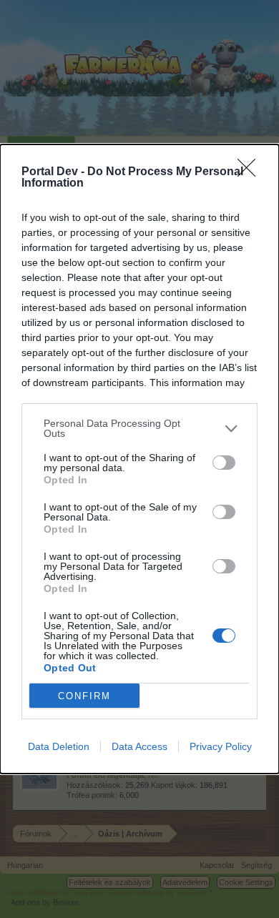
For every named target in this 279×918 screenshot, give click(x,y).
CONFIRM (84, 696)
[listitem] (139, 428)
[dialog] (139, 459)
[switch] (223, 462)
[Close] (251, 172)
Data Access (139, 746)
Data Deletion (58, 746)
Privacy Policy (221, 746)
